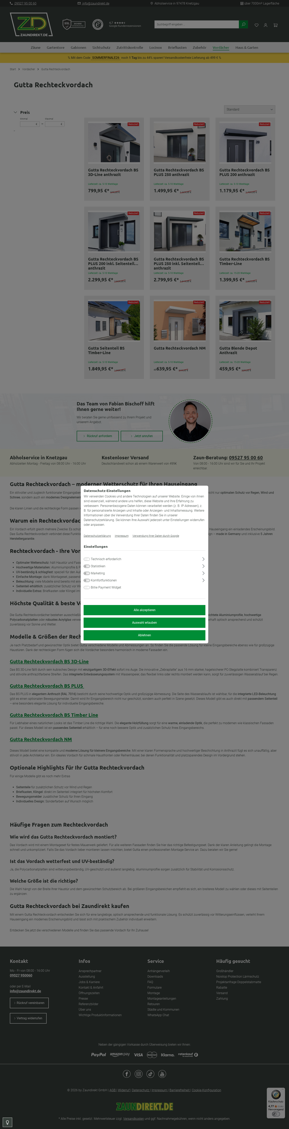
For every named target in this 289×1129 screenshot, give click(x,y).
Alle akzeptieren (145, 610)
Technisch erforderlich (106, 559)
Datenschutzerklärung (97, 535)
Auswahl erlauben (144, 622)
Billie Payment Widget (106, 587)
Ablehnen (144, 635)
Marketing (98, 573)
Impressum (122, 535)
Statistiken (98, 566)
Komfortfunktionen (104, 580)
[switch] (87, 566)
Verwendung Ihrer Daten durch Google (156, 535)
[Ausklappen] (203, 558)
